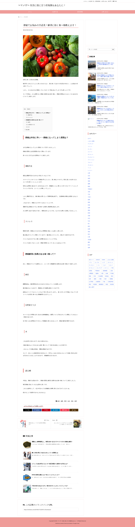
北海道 (90, 270)
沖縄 (100, 279)
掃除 (89, 210)
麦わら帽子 (91, 287)
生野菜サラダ (30, 124)
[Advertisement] (101, 32)
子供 (89, 194)
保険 (89, 181)
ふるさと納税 (91, 141)
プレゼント (90, 165)
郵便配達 (101, 284)
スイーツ (90, 151)
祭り (89, 223)
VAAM (103, 259)
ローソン (107, 268)
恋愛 (89, 207)
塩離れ (97, 273)
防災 (89, 245)
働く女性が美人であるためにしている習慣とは (45, 452)
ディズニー (91, 265)
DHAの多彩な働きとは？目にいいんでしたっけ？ (46, 474)
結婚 (89, 229)
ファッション (91, 159)
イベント (90, 146)
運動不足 (29, 115)
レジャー (90, 170)
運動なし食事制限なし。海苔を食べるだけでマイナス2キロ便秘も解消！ (52, 441)
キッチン (90, 149)
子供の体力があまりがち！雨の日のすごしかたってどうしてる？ (50, 486)
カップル (97, 262)
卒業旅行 (90, 189)
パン (99, 265)
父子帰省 (91, 281)
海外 (105, 279)
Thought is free (76, 523)
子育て (89, 197)
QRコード (91, 259)
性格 (89, 205)
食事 (76, 401)
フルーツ (90, 162)
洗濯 (89, 215)
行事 (89, 237)
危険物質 (105, 270)
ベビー (104, 265)
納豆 (28, 122)
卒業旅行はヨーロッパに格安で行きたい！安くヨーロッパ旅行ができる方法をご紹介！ (105, 122)
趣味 (89, 242)
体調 (27, 17)
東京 (112, 276)
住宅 (89, 175)
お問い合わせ (104, 1)
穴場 (104, 281)
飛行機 (112, 284)
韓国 (107, 284)
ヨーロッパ (91, 268)
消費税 (111, 279)
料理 (65, 401)
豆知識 (89, 239)
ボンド (111, 265)
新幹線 (107, 276)
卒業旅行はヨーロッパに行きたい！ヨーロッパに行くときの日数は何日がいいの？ (105, 110)
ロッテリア (99, 268)
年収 (95, 276)
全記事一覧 (91, 1)
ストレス (29, 117)
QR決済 (98, 259)
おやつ (89, 138)
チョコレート (91, 157)
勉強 (89, 186)
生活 (69, 401)
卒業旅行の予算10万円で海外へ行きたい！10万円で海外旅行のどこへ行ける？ (105, 64)
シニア (103, 262)
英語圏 (95, 284)
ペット (89, 167)
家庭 (89, 202)
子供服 (112, 273)
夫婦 (89, 191)
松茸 (90, 279)
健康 (62, 401)
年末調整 (100, 276)
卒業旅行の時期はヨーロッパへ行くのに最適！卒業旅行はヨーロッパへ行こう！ (105, 98)
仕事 (89, 173)
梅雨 (95, 279)
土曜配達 (91, 273)
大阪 (102, 273)
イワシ (90, 262)
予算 (112, 268)
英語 (90, 284)
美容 (72, 401)
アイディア (90, 143)
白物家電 (98, 281)
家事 (89, 199)
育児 (89, 234)
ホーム (86, 1)
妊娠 (107, 273)
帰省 (90, 276)
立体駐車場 (110, 281)
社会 (89, 221)
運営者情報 (97, 1)
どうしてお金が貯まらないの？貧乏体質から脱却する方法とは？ (50, 463)
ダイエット (90, 154)
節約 (89, 226)
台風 (111, 270)
